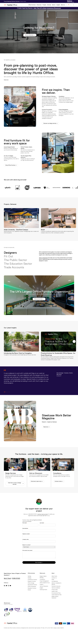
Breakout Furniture (32, 581)
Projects (41, 584)
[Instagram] (8, 585)
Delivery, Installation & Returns (56, 583)
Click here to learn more (36, 481)
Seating (29, 576)
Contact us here (58, 481)
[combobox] (73, 5)
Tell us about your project (27, 550)
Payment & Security (56, 586)
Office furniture (31, 573)
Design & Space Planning (43, 577)
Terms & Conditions (56, 587)
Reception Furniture (32, 588)
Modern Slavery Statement (55, 597)
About (53, 573)
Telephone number (26, 533)
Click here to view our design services (14, 483)
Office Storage (31, 583)
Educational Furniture (32, 584)
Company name (25, 539)
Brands (29, 589)
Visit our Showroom (44, 586)
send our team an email (43, 514)
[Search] (73, 5)
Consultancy (42, 579)
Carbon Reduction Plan (56, 594)
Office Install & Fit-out (45, 582)
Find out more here (38, 299)
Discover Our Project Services (45, 35)
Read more (6, 79)
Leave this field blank (26, 521)
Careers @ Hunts (43, 589)
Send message (38, 562)
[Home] (10, 5)
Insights (41, 587)
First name (24, 522)
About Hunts (54, 576)
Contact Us (54, 577)
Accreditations (55, 581)
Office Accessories (32, 586)
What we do (42, 573)
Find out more (23, 1)
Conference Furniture (32, 579)
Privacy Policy (55, 589)
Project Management (44, 581)
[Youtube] (10, 585)
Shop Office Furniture (10, 165)
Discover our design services (49, 123)
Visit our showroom (29, 35)
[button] (74, 187)
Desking (29, 577)
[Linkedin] (4, 585)
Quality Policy (55, 591)
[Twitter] (6, 585)
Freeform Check (25, 520)
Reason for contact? (26, 544)
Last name (42, 522)
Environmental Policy (56, 593)
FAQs (53, 579)
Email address (25, 528)
